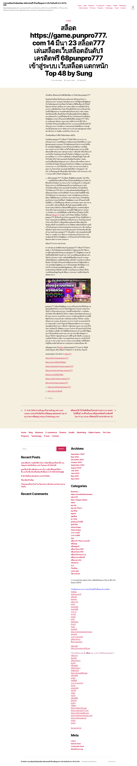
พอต (72, 538)
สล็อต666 (74, 666)
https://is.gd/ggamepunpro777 (59, 387)
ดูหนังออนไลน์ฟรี (77, 522)
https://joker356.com (79, 708)
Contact (123, 8)
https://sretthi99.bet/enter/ (82, 494)
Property (100, 8)
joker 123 (74, 602)
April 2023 (75, 479)
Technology (109, 8)
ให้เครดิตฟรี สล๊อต (27, 480)
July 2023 (75, 471)
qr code (74, 519)
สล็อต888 (74, 676)
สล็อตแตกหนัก (76, 560)
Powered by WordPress (89, 761)
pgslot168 (74, 688)
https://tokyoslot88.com (80, 713)
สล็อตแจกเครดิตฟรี (78, 557)
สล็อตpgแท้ (75, 546)
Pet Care (92, 8)
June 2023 (75, 473)
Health (115, 5)
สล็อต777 (55, 215)
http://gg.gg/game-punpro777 (57, 383)
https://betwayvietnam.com (81, 716)
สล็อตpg (74, 544)
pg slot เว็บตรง (76, 508)
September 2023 (77, 465)
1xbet (73, 693)
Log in (73, 741)
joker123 (74, 497)
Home (80, 5)
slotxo (73, 686)
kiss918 (74, 701)
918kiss (74, 592)
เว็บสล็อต (68, 20)
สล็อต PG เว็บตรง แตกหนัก (80, 541)
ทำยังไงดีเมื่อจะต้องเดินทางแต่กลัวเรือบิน (35, 476)
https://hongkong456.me (80, 648)
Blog (85, 5)
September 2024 (77, 454)
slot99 (73, 663)
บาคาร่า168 (75, 533)
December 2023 (77, 460)
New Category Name (79, 500)
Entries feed (76, 744)
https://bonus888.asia (79, 673)
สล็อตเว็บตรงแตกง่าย (78, 555)
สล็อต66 (74, 597)
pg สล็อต (74, 511)
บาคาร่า (74, 612)
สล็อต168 (74, 646)
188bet (73, 706)
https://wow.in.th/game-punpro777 (59, 370)
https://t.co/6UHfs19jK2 (54, 375)
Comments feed (77, 746)
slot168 (74, 658)
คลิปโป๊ (73, 691)
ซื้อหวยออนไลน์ (76, 642)
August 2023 (76, 468)
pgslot (73, 514)
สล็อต (61, 347)
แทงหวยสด (75, 571)
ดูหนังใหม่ (74, 524)
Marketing (122, 5)
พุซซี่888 (74, 681)
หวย (72, 566)
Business (91, 5)
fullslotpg (74, 622)
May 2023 (75, 476)
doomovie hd (76, 728)
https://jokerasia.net (78, 718)
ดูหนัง (73, 604)
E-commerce (100, 5)
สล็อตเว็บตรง (75, 639)
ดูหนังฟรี (74, 629)
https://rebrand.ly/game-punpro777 (59, 366)
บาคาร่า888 (75, 535)
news (73, 503)
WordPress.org (77, 749)
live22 (73, 624)
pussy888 (74, 607)
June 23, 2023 (70, 80)
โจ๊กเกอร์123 (75, 574)
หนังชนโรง (74, 563)
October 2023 (76, 462)
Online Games (83, 8)
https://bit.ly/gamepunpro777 (57, 358)
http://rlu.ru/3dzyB (55, 391)
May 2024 (75, 457)
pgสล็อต (74, 516)
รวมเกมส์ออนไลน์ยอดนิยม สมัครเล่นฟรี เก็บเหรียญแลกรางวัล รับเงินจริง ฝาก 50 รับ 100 (34, 4)
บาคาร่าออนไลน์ (77, 637)
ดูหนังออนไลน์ (76, 594)
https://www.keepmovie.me (81, 632)
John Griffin (58, 80)
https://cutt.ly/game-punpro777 (58, 379)
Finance (108, 5)
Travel (117, 8)
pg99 (73, 619)
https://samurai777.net (80, 711)
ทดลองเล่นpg (76, 527)
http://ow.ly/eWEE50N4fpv (56, 362)
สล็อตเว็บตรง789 (77, 549)
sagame (74, 599)
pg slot (73, 505)
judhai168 (75, 671)
